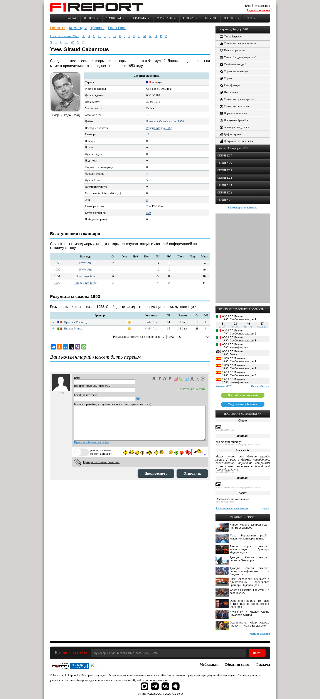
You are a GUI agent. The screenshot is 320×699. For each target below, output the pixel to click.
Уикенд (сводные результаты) (240, 57)
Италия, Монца (73, 328)
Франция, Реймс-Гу (76, 322)
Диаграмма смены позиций (238, 141)
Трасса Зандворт (233, 36)
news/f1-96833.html (225, 472)
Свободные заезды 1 (235, 64)
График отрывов (233, 134)
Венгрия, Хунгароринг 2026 (232, 148)
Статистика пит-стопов (236, 106)
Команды (78, 28)
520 (148, 212)
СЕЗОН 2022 (224, 192)
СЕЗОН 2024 (224, 177)
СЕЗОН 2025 (224, 170)
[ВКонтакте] (53, 347)
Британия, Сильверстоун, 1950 (165, 121)
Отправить (192, 473)
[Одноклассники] (59, 347)
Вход (248, 5)
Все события (260, 386)
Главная (71, 18)
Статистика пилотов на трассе (240, 43)
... (205, 453)
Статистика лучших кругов (239, 99)
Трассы (97, 28)
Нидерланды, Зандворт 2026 (232, 29)
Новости (90, 18)
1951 (57, 276)
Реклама (263, 664)
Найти (257, 653)
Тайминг (210, 18)
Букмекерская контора (243, 207)
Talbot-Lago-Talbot (85, 276)
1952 (57, 269)
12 (147, 134)
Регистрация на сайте (192, 389)
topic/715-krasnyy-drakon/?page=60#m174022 (238, 445)
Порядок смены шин (235, 113)
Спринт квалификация (236, 71)
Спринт (228, 78)
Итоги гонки (231, 92)
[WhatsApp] (83, 347)
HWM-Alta (85, 263)
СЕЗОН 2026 (224, 163)
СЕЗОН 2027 (224, 155)
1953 (57, 263)
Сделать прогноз (258, 10)
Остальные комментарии (232, 508)
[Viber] (77, 347)
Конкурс (188, 18)
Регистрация (262, 5)
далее (265, 508)
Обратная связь (237, 664)
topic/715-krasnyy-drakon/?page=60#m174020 (238, 487)
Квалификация (232, 85)
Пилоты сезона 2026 (64, 36)
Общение (230, 18)
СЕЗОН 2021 (224, 200)
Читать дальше (260, 633)
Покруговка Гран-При (236, 120)
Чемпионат (113, 18)
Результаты (139, 18)
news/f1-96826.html (225, 502)
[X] (71, 347)
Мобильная (209, 664)
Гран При (117, 28)
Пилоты (57, 28)
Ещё (249, 18)
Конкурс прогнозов (234, 50)
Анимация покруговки (236, 127)
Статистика (165, 18)
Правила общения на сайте (91, 442)
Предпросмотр (156, 473)
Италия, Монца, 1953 (159, 127)
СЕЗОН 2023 (224, 185)
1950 (57, 282)
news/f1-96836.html (225, 430)
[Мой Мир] (65, 347)
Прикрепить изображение (101, 462)
